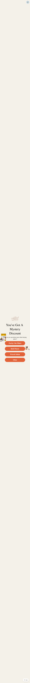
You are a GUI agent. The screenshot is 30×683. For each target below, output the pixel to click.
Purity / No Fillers (15, 343)
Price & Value (15, 354)
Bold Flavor (15, 349)
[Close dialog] (28, 2)
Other (15, 360)
